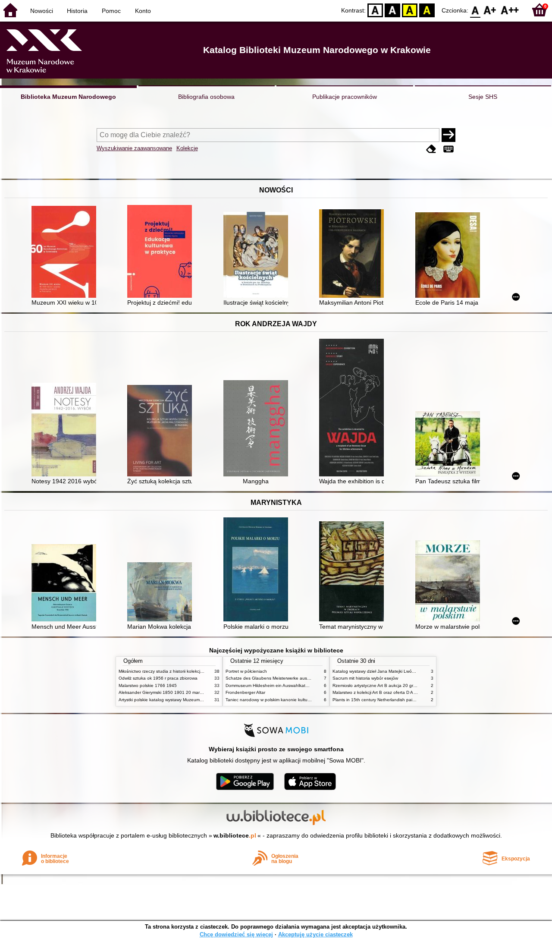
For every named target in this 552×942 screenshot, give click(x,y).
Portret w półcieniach (246, 671)
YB (409, 9)
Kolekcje (187, 148)
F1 (490, 9)
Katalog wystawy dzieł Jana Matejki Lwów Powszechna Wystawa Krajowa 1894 (410, 671)
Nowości (41, 10)
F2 (510, 9)
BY (427, 9)
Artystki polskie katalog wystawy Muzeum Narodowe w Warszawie (183, 699)
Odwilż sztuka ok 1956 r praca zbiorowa (158, 678)
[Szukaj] (448, 135)
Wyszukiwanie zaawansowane (134, 148)
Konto (143, 10)
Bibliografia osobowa (206, 96)
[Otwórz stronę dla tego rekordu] (65, 252)
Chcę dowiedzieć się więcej (236, 934)
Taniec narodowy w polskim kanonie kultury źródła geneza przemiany (294, 699)
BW (392, 9)
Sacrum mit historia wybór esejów (365, 678)
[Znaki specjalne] (448, 149)
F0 (475, 9)
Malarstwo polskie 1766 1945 (148, 685)
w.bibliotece (234, 835)
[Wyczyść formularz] (431, 149)
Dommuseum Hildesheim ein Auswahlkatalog (270, 685)
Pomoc (111, 10)
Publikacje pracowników (344, 96)
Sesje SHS (482, 96)
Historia (77, 10)
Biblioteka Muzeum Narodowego (68, 96)
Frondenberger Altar (245, 692)
